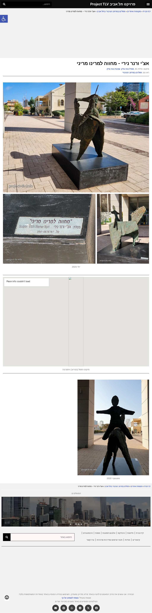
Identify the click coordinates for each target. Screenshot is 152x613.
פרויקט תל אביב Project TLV (112, 4)
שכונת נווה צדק (113, 69)
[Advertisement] (76, 35)
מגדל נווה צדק (127, 69)
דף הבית (147, 11)
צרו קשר (90, 540)
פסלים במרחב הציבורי (132, 72)
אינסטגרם (88, 533)
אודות (127, 540)
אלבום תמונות (108, 533)
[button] (4, 19)
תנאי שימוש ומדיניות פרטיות (109, 540)
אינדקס (121, 533)
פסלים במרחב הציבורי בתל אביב (111, 11)
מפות (97, 533)
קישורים (136, 540)
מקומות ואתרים (134, 11)
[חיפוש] (4, 4)
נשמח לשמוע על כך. (70, 598)
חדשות (130, 533)
